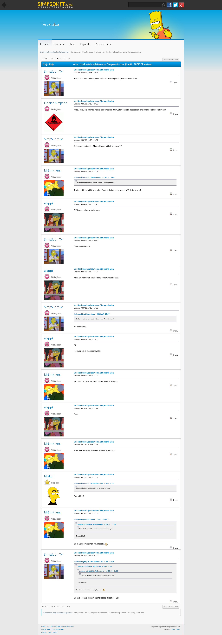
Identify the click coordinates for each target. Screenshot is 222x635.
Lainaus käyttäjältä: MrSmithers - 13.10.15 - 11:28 (94, 483)
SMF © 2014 (55, 627)
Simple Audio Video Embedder (52, 629)
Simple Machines (67, 627)
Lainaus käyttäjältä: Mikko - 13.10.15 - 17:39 (91, 519)
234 (68, 59)
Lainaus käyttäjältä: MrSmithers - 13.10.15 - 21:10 (94, 562)
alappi (48, 203)
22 (60, 59)
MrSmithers (52, 170)
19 (52, 59)
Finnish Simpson (55, 103)
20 (55, 59)
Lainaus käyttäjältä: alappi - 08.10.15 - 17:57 (92, 314)
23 (63, 59)
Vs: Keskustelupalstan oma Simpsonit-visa (94, 70)
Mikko (48, 476)
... (50, 59)
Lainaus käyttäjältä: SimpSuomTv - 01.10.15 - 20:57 (94, 177)
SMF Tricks (176, 629)
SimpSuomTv (53, 71)
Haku (163, 5)
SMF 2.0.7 (45, 627)
